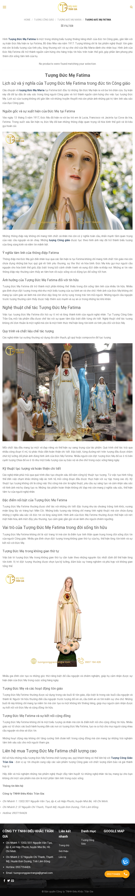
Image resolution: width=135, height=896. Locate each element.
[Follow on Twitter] (8, 880)
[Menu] (4, 7)
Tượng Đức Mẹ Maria (69, 19)
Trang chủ (64, 845)
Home (27, 19)
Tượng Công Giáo (44, 19)
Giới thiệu (63, 851)
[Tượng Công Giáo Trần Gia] (67, 7)
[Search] (131, 7)
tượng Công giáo (59, 240)
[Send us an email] (12, 880)
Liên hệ (62, 857)
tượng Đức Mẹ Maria (31, 90)
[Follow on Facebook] (4, 880)
